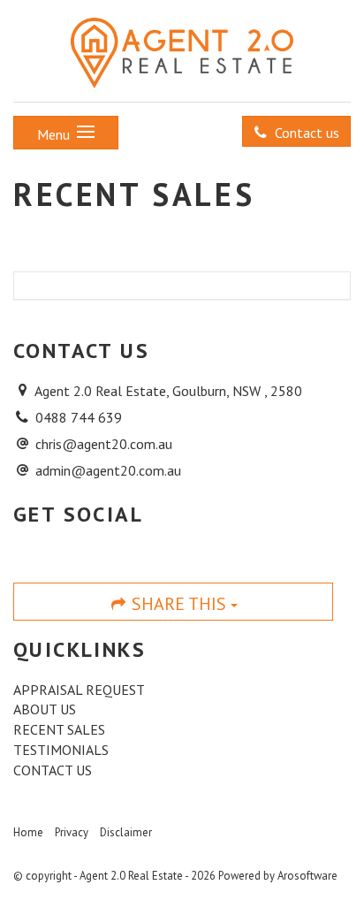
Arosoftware (307, 875)
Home (28, 832)
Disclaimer (126, 832)
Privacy (71, 832)
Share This (179, 603)
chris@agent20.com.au (103, 444)
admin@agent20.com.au (108, 470)
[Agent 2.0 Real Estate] (182, 49)
